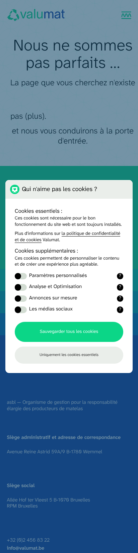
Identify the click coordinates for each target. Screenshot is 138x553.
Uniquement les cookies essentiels (69, 355)
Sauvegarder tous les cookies (69, 332)
